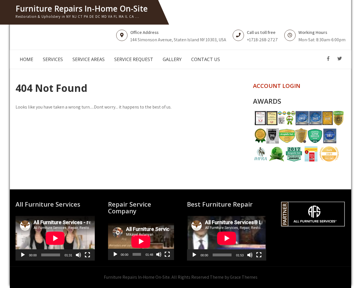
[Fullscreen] (87, 255)
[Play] (23, 255)
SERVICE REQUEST (133, 59)
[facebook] (328, 58)
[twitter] (339, 58)
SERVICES (53, 59)
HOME (26, 59)
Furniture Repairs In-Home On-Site (82, 8)
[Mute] (78, 255)
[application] (55, 238)
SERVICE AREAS (88, 59)
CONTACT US (205, 59)
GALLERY (172, 59)
